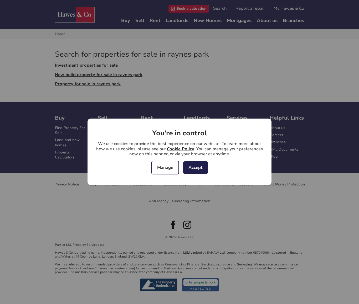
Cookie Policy (180, 149)
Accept (195, 167)
